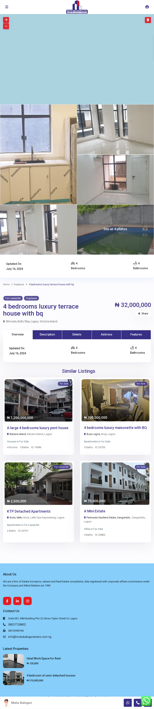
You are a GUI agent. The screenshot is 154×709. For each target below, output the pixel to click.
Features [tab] (136, 334)
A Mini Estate (94, 511)
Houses (11, 441)
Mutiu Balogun (21, 703)
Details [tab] (76, 334)
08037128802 (17, 624)
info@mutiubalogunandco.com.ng (29, 636)
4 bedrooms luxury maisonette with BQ (115, 428)
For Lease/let (13, 298)
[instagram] (27, 601)
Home (6, 284)
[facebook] (7, 601)
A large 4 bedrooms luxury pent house (37, 428)
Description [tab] (47, 334)
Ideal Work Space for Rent (44, 658)
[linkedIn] (17, 601)
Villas (87, 528)
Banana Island (35, 434)
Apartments (91, 441)
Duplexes (19, 284)
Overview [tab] (18, 334)
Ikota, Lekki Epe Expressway (39, 517)
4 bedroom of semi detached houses (51, 675)
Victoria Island (48, 321)
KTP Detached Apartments (29, 511)
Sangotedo (138, 517)
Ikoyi (104, 434)
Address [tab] (106, 334)
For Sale (24, 441)
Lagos (34, 321)
